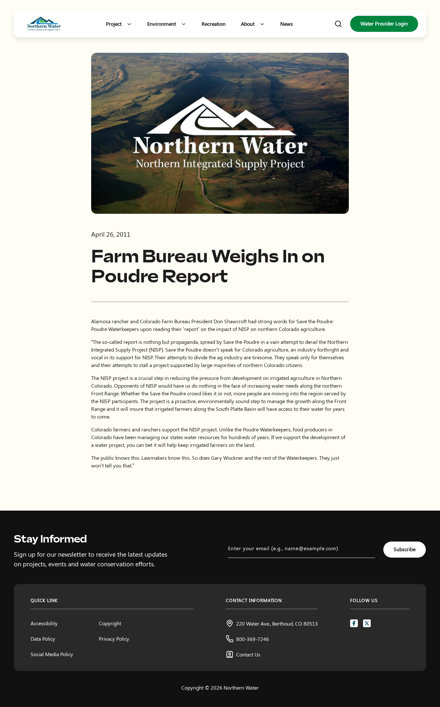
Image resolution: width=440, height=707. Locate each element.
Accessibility (44, 623)
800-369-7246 (252, 639)
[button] (129, 24)
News (286, 23)
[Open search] (338, 23)
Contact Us (248, 654)
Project (113, 23)
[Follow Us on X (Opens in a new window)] (367, 623)
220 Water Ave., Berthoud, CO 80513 (277, 623)
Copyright (110, 623)
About (247, 23)
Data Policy (43, 638)
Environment (161, 23)
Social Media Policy (52, 654)
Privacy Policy (114, 638)
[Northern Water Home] (44, 24)
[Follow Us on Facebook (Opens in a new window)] (354, 623)
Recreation (213, 23)
